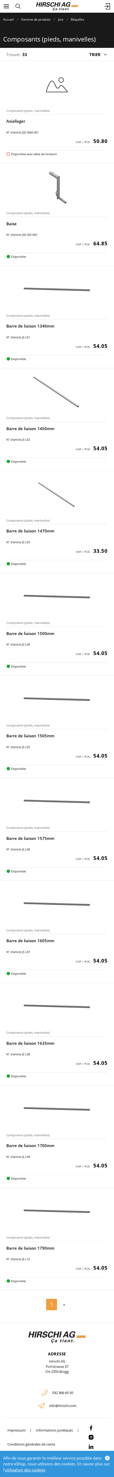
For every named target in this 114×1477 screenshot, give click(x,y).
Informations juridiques (54, 1430)
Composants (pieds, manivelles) (28, 111)
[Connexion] (107, 6)
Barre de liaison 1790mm (30, 1248)
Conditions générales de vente (31, 1444)
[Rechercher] (17, 6)
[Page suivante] (63, 1304)
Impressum (16, 1430)
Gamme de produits (36, 19)
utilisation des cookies (25, 1470)
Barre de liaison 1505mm (30, 735)
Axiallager (15, 121)
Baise (11, 223)
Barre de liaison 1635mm (30, 1043)
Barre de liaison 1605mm (30, 940)
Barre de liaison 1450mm (30, 428)
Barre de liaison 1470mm (30, 530)
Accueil (8, 19)
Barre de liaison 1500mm (30, 633)
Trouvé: (13, 54)
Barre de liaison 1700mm (30, 1145)
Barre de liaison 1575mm (30, 838)
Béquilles (77, 19)
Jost (60, 19)
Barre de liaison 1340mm (30, 326)
